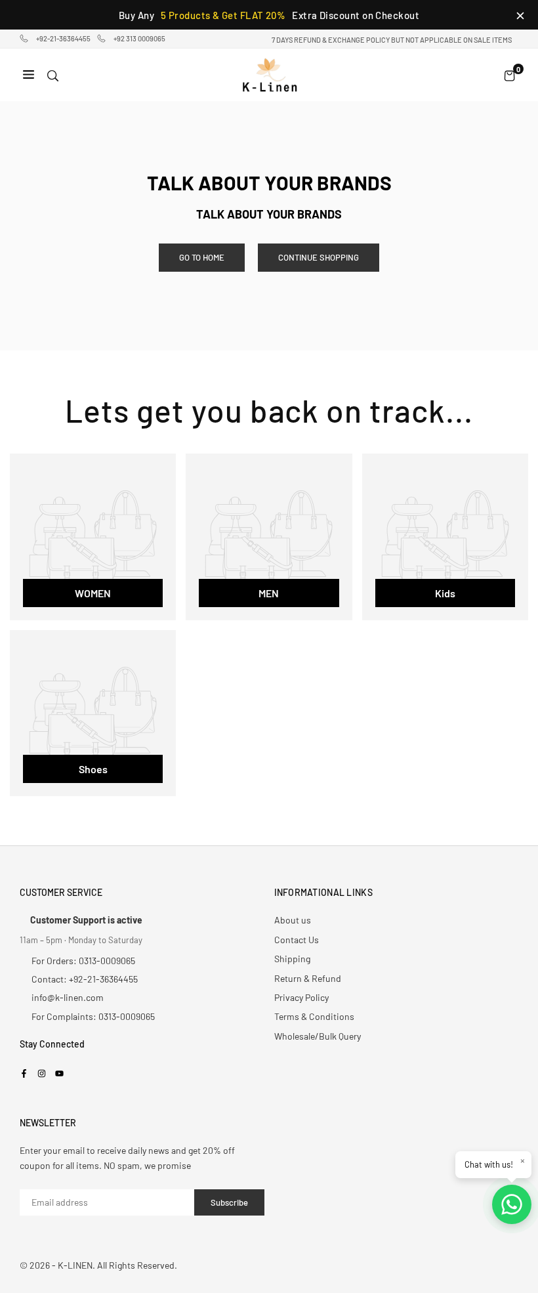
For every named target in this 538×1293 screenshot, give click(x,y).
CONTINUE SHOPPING (318, 257)
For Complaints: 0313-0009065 (93, 1016)
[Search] (53, 75)
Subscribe (229, 1202)
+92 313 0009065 (139, 38)
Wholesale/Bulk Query (317, 1036)
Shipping (292, 958)
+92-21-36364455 (63, 38)
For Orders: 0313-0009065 (83, 960)
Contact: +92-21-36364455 (84, 979)
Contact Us (296, 939)
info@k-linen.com (67, 997)
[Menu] (28, 75)
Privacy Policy (301, 997)
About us (292, 919)
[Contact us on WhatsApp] (511, 1204)
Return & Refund (307, 978)
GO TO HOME (201, 257)
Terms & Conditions (314, 1016)
